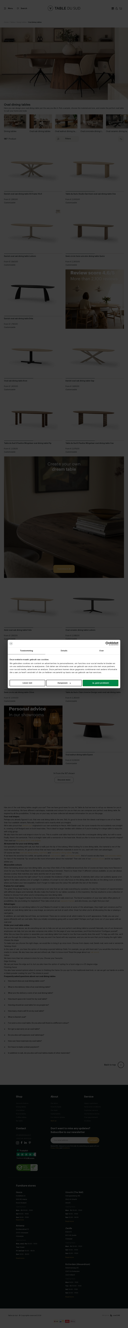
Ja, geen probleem (100, 683)
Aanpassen (63, 683)
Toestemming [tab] (26, 651)
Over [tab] (101, 651)
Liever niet (27, 683)
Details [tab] (64, 651)
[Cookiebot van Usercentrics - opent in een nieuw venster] (107, 643)
